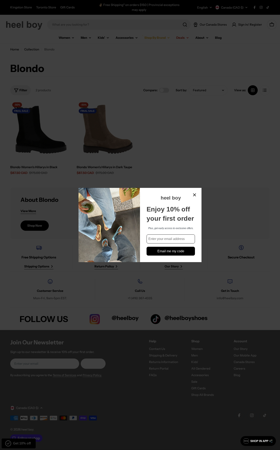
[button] (258, 441)
